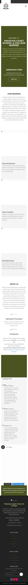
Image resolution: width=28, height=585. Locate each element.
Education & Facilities (14, 560)
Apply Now (14, 555)
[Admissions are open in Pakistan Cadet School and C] (7, 454)
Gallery (14, 546)
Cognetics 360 (23, 583)
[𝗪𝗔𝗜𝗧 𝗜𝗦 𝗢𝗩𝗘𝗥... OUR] (7, 478)
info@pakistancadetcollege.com (15, 525)
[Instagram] (17, 579)
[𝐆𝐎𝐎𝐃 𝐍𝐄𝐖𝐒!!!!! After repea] (7, 462)
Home (14, 536)
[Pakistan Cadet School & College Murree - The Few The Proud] (6, 5)
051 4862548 (11, 522)
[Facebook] (11, 579)
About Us (14, 538)
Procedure (14, 562)
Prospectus (14, 334)
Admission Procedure (14, 319)
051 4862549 (18, 522)
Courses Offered (14, 557)
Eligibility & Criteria (14, 543)
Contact (14, 541)
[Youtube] (14, 579)
